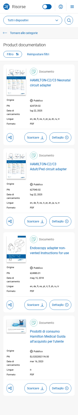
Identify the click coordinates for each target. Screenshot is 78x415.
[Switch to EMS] (47, 7)
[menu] (72, 6)
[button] (60, 7)
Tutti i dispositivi (18, 20)
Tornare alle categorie (24, 33)
